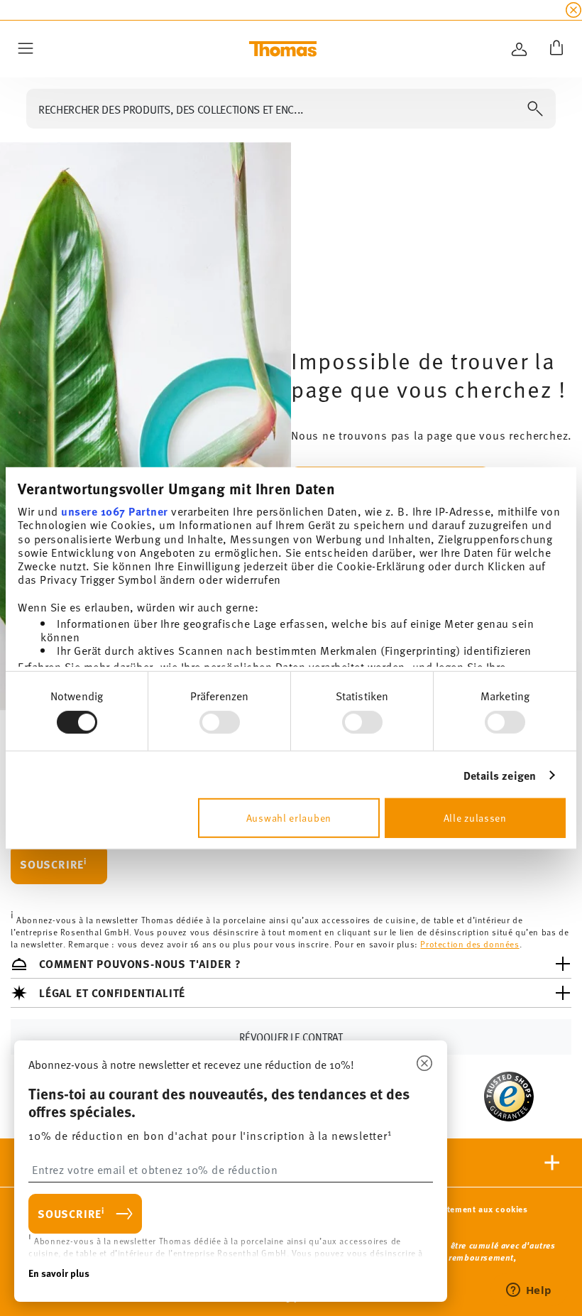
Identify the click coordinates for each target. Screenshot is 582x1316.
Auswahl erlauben (288, 818)
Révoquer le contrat (290, 1037)
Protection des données (469, 944)
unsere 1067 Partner (114, 511)
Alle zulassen (475, 818)
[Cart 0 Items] (554, 49)
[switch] (219, 722)
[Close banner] (573, 9)
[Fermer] (424, 1064)
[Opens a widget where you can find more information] (529, 1291)
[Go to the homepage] (282, 49)
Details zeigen (499, 775)
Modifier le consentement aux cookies (449, 1209)
